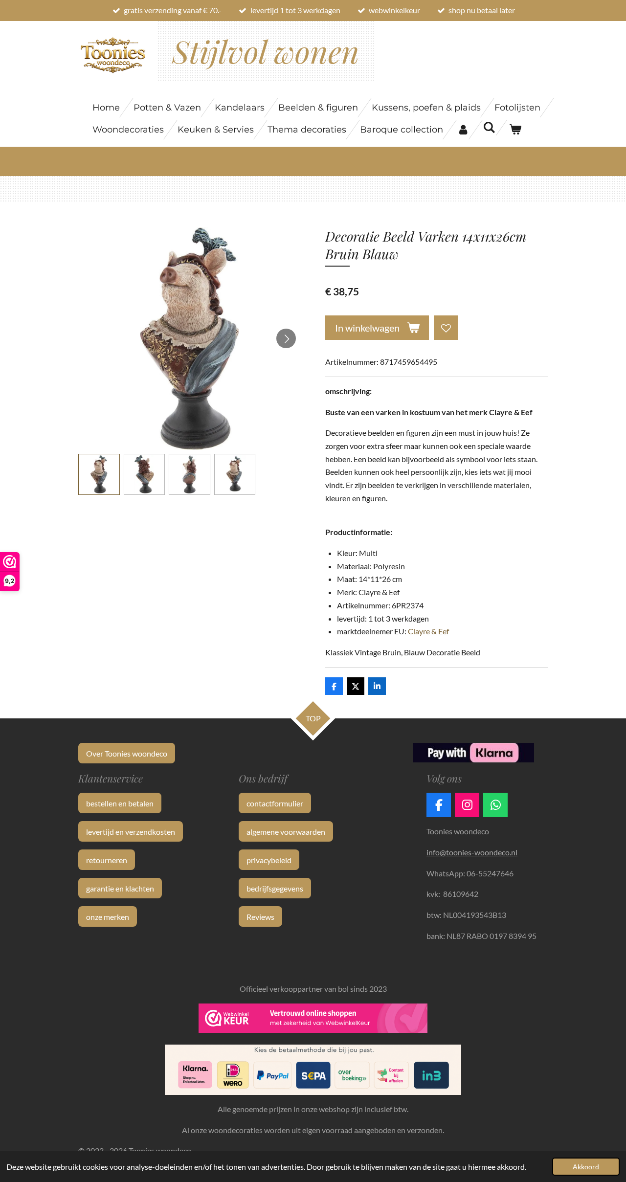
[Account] (463, 129)
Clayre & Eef (428, 631)
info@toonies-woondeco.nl (471, 852)
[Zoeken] (489, 127)
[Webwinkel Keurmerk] (313, 1020)
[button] (99, 474)
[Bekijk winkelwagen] (515, 129)
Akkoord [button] (586, 1166)
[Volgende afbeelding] (286, 338)
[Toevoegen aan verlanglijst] (446, 327)
